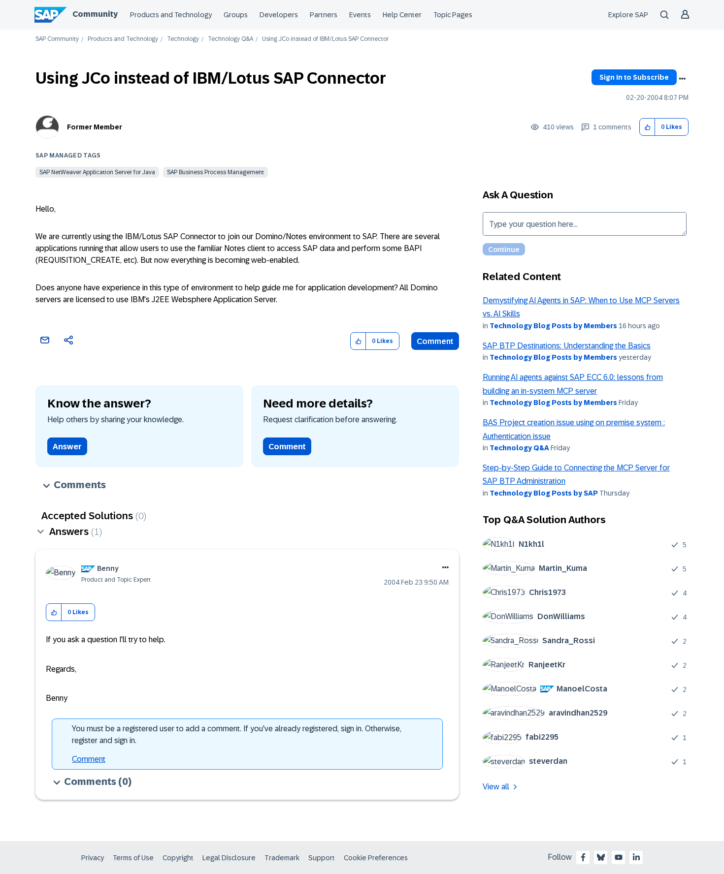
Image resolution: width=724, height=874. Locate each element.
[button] (647, 127)
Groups (236, 15)
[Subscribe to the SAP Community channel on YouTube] (619, 857)
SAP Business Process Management (215, 172)
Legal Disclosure (229, 858)
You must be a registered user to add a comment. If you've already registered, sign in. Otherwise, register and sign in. (236, 734)
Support (321, 858)
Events (360, 15)
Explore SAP (628, 15)
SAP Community (57, 39)
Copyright (178, 858)
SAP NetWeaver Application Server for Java (97, 172)
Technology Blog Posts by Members (553, 326)
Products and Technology (171, 15)
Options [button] (682, 79)
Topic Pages (452, 15)
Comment (435, 341)
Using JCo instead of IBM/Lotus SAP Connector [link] (325, 39)
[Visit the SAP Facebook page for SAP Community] (583, 857)
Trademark (281, 858)
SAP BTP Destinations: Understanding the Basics (567, 346)
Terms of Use (133, 858)
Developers (279, 15)
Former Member (94, 127)
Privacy (92, 858)
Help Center (402, 15)
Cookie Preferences (376, 858)
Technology (183, 39)
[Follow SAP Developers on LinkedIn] (636, 857)
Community (95, 14)
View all (496, 786)
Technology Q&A (230, 39)
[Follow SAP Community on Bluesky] (601, 857)
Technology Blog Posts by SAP (544, 493)
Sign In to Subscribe (634, 77)
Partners (323, 15)
